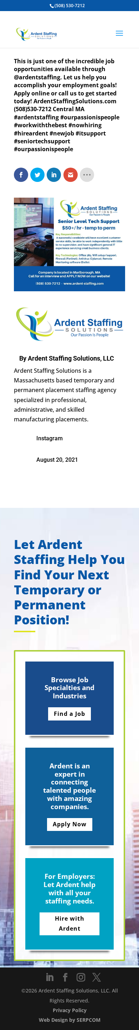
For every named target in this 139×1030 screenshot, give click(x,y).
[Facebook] (65, 977)
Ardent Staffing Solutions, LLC (71, 358)
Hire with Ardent (69, 923)
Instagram (49, 438)
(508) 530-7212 (70, 6)
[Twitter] (96, 977)
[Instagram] (81, 977)
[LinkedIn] (49, 977)
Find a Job (69, 714)
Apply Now (70, 824)
